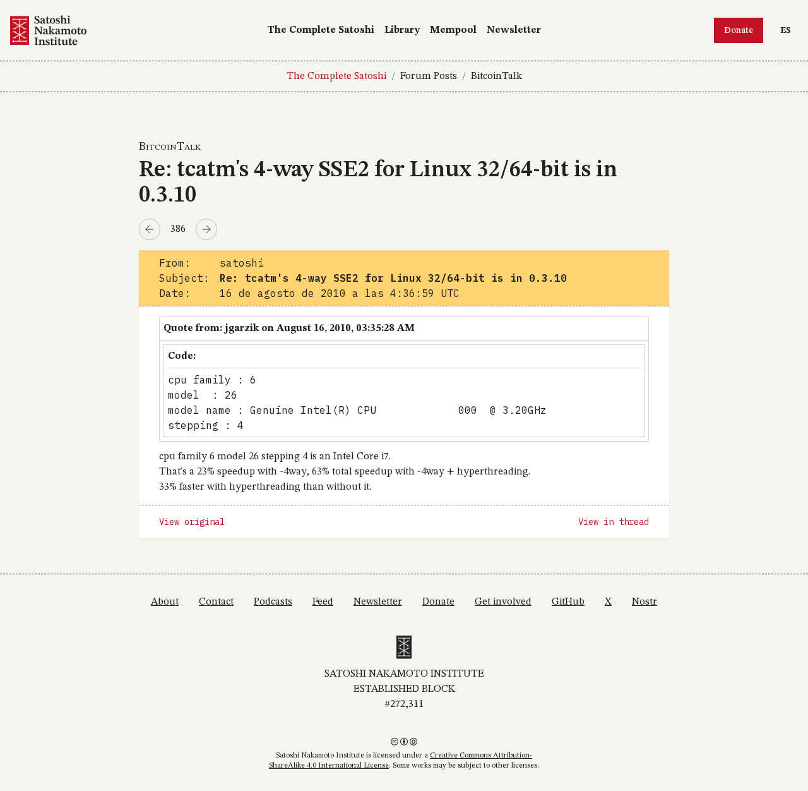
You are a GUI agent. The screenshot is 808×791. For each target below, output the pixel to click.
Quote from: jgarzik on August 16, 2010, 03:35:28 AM (289, 328)
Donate (738, 30)
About (165, 602)
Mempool (453, 30)
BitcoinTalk (496, 76)
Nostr (644, 602)
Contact (216, 602)
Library (402, 30)
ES (789, 30)
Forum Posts (428, 76)
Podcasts (273, 602)
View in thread (613, 522)
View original (192, 522)
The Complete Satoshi (320, 30)
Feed (322, 602)
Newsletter (514, 30)
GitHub (568, 602)
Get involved (503, 602)
